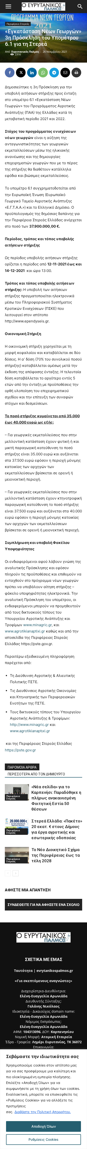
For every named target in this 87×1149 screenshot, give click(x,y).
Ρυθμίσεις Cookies (43, 1139)
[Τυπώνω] (76, 72)
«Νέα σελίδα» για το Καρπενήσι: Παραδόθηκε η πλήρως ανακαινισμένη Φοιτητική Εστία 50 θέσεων (56, 798)
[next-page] (16, 873)
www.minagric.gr (37, 625)
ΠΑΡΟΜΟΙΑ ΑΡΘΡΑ (22, 767)
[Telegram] (54, 72)
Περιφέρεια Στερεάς (18, 23)
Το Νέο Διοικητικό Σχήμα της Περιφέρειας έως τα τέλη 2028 (55, 855)
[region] (43, 1099)
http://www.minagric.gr (29, 724)
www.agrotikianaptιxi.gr (30, 731)
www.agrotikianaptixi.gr (25, 631)
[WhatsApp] (43, 72)
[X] (21, 72)
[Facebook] (9, 72)
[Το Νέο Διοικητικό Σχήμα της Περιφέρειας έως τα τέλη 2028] (17, 855)
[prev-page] (8, 873)
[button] (8, 6)
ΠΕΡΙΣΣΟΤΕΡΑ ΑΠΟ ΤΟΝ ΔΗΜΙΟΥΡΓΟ (36, 774)
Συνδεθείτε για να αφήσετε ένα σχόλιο (43, 905)
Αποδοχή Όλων (43, 1126)
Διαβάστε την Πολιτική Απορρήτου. (42, 1112)
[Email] (65, 72)
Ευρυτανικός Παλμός (25, 51)
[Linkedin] (32, 72)
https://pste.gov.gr (20, 750)
